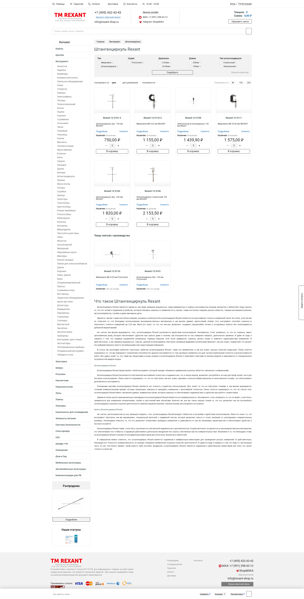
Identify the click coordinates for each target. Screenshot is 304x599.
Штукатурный (64, 244)
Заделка (61, 70)
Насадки (61, 165)
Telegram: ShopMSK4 (153, 22)
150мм (197, 66)
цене (114, 83)
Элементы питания (66, 418)
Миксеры (62, 256)
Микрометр (107, 63)
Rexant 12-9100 (193, 118)
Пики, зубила (64, 275)
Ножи (60, 85)
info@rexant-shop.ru (240, 578)
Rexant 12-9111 (234, 118)
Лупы (58, 393)
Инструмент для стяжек (69, 339)
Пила (60, 237)
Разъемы (61, 374)
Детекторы (63, 305)
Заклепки (62, 328)
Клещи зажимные (66, 210)
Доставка (112, 4)
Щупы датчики (65, 301)
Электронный (230, 66)
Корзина (219, 594)
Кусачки (61, 222)
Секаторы (62, 199)
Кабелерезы (63, 218)
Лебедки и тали (65, 354)
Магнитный (63, 324)
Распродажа (173, 560)
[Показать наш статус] (71, 538)
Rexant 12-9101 (153, 271)
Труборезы (62, 335)
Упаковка (61, 405)
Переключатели (64, 387)
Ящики (60, 112)
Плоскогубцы (64, 214)
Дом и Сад (61, 456)
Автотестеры (63, 343)
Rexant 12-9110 (112, 271)
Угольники (62, 123)
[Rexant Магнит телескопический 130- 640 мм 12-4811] (71, 503)
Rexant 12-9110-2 (153, 118)
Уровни (61, 180)
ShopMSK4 (246, 570)
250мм (197, 63)
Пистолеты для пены (68, 233)
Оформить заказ (240, 21)
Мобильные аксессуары (68, 462)
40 (233, 83)
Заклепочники (64, 332)
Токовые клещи (65, 146)
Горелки (61, 115)
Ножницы (62, 134)
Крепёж (60, 55)
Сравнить (204, 594)
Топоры (61, 187)
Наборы (61, 93)
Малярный (62, 248)
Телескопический (66, 104)
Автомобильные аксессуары (71, 469)
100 (241, 83)
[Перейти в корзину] (230, 14)
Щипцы (61, 195)
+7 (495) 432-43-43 (107, 12)
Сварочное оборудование (70, 297)
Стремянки (63, 119)
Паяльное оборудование (70, 81)
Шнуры (59, 368)
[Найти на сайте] (249, 31)
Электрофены (64, 96)
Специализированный (68, 282)
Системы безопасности (68, 424)
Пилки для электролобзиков (72, 263)
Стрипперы (63, 316)
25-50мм (167, 66)
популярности (148, 83)
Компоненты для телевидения (72, 412)
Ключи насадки (65, 260)
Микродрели (63, 229)
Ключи (60, 138)
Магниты (62, 142)
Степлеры (62, 320)
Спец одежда (63, 431)
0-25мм (166, 63)
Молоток (61, 241)
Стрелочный (229, 63)
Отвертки (62, 89)
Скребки (61, 191)
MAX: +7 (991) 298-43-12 (155, 17)
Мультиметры (64, 149)
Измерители (63, 309)
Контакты (132, 4)
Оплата (96, 4)
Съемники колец (65, 290)
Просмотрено (237, 594)
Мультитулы (63, 184)
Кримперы (62, 74)
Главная (100, 42)
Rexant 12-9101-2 (112, 118)
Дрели (60, 168)
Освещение (62, 450)
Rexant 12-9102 (112, 191)
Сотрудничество (174, 564)
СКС (58, 437)
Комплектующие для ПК (68, 475)
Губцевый (62, 131)
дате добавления (130, 83)
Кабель (59, 48)
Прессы (61, 286)
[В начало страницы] (249, 594)
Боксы (60, 108)
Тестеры (61, 100)
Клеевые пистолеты (67, 77)
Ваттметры (63, 294)
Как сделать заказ (61, 594)
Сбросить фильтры (240, 72)
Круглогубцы (64, 206)
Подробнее (71, 519)
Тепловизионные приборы (71, 347)
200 (248, 83)
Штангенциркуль (66, 176)
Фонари (61, 172)
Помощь (60, 4)
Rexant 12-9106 (153, 191)
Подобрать (172, 72)
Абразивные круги (66, 252)
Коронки (61, 271)
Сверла (61, 161)
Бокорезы (62, 225)
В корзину (112, 151)
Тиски (60, 127)
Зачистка (62, 66)
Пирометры (63, 313)
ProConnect (138, 63)
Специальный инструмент (70, 351)
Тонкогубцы (63, 203)
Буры (60, 279)
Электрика (61, 361)
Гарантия (78, 4)
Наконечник (62, 380)
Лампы (59, 399)
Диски (60, 267)
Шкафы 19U (62, 443)
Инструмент (62, 61)
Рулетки (61, 153)
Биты (60, 157)
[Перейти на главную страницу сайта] (70, 17)
